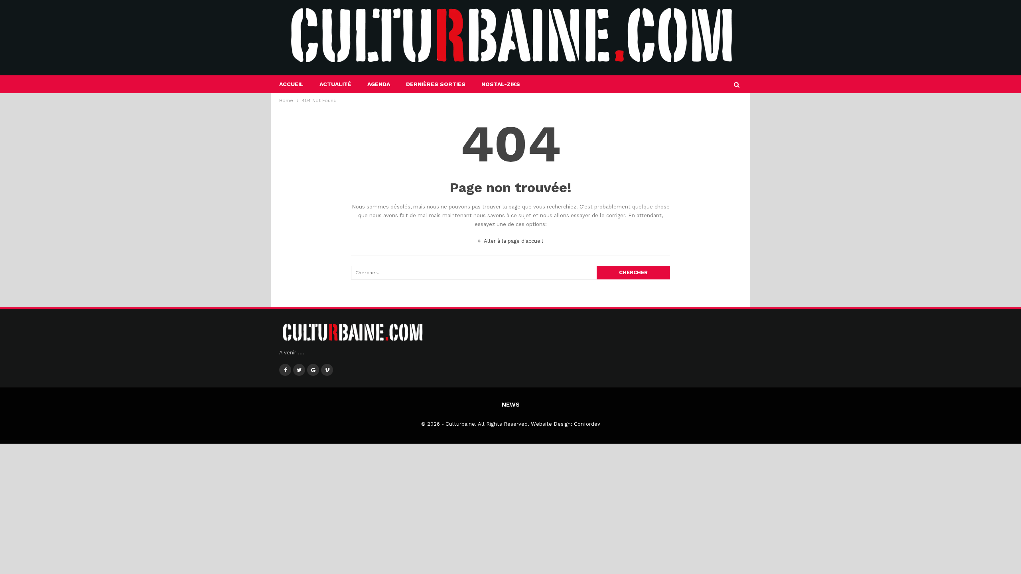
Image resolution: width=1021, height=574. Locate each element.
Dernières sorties (435, 84)
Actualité (335, 84)
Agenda (378, 84)
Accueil (291, 84)
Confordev (587, 424)
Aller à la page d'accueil (513, 241)
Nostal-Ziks (500, 84)
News (511, 404)
